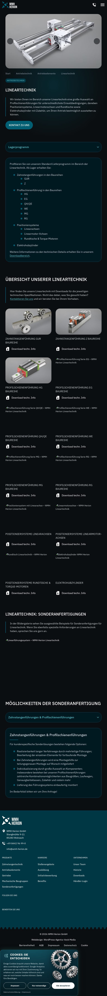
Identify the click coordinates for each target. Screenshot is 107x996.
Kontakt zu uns (19, 125)
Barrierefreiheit (27, 945)
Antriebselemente (46, 73)
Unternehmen (80, 857)
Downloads (79, 875)
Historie (77, 869)
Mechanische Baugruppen (15, 881)
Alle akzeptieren (63, 986)
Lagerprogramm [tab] (18, 147)
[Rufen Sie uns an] (94, 4)
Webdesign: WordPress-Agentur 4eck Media (53, 939)
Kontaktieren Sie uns (21, 298)
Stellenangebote (46, 864)
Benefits (42, 881)
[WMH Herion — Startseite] (9, 4)
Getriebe (6, 875)
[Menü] (102, 4)
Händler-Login (80, 881)
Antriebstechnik (24, 73)
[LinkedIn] (5, 901)
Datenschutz (70, 945)
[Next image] (97, 41)
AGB (41, 945)
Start (7, 73)
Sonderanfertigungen (12, 886)
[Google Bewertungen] (53, 917)
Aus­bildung (43, 869)
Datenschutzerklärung (11, 992)
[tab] (53, 717)
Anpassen (15, 986)
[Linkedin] (24, 901)
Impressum (53, 945)
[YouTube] (14, 901)
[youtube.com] (34, 901)
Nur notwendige (39, 986)
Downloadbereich (20, 255)
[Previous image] (10, 41)
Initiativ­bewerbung (47, 875)
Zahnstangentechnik (12, 864)
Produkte (7, 857)
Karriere (42, 857)
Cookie (84, 945)
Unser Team (79, 864)
